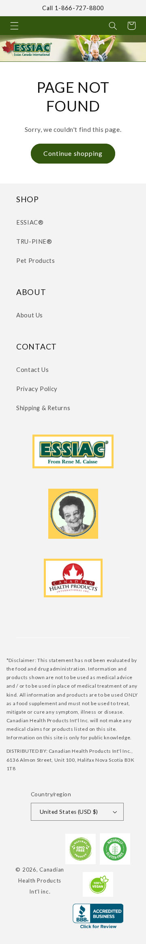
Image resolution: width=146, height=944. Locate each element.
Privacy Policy (37, 388)
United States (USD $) (69, 812)
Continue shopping (73, 153)
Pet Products (35, 260)
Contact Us (32, 369)
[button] (14, 25)
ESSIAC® (29, 222)
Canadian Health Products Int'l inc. (41, 880)
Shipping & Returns (43, 407)
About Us (29, 315)
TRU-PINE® (34, 241)
